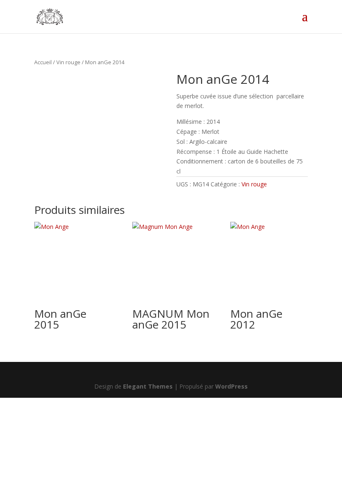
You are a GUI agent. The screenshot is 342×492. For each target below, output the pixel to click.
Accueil (43, 62)
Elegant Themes (148, 386)
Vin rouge (68, 62)
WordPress (231, 386)
